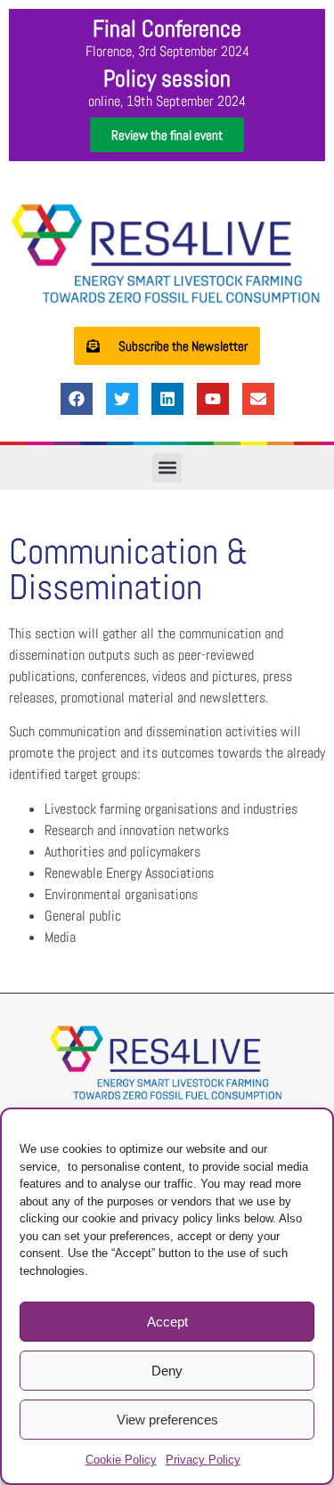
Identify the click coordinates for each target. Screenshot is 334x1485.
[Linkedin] (167, 399)
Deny (167, 1370)
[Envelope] (258, 399)
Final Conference (167, 29)
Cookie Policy (121, 1459)
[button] (167, 468)
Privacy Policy (203, 1459)
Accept (167, 1321)
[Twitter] (122, 399)
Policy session (167, 78)
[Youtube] (213, 399)
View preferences (167, 1419)
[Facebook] (77, 399)
